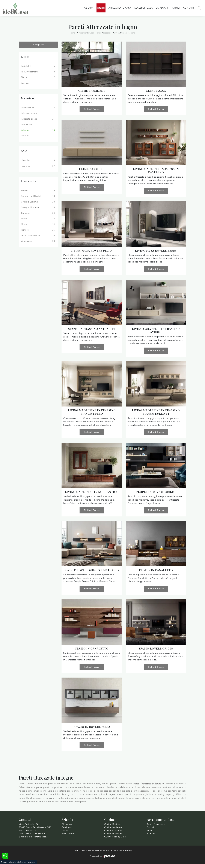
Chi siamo (67, 824)
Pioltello (38, 229)
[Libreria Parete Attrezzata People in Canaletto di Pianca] (156, 543)
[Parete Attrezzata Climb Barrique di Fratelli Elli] (92, 142)
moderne (38, 166)
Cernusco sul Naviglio (38, 196)
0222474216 (29, 830)
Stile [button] (24, 151)
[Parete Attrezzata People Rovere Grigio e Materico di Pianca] (92, 543)
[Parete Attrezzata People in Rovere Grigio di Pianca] (156, 465)
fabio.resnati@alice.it (37, 836)
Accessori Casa (143, 7)
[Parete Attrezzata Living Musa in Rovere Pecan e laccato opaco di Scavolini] (92, 224)
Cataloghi (162, 7)
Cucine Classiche (113, 830)
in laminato (38, 124)
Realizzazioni (68, 833)
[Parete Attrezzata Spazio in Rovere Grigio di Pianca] (156, 622)
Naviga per (38, 44)
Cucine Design (112, 824)
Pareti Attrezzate (103, 33)
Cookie (12, 862)
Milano (38, 218)
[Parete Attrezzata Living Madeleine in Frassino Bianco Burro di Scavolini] (92, 383)
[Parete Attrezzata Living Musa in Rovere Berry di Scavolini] (156, 224)
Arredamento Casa (120, 7)
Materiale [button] (27, 98)
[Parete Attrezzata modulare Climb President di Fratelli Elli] (92, 64)
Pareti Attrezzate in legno (124, 33)
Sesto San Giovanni (38, 235)
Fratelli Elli (38, 66)
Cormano (38, 213)
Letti (149, 830)
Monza (38, 224)
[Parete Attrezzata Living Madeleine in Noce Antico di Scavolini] (92, 465)
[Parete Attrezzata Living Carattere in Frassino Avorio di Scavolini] (156, 302)
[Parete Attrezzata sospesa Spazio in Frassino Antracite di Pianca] (92, 302)
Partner (175, 7)
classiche (38, 160)
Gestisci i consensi (27, 862)
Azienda (88, 7)
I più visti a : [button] (29, 181)
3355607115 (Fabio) (34, 833)
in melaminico (38, 107)
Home (72, 33)
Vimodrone (38, 241)
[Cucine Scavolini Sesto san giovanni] (101, 8)
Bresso (38, 190)
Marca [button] (25, 57)
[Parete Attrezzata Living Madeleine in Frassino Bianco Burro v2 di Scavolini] (156, 383)
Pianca (38, 77)
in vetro (38, 135)
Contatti (188, 7)
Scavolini (38, 83)
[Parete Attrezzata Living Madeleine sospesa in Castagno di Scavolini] (156, 142)
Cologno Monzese (38, 207)
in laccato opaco (38, 118)
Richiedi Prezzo (92, 109)
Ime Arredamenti (38, 71)
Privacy (4, 862)
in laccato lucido (38, 113)
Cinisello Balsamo (38, 201)
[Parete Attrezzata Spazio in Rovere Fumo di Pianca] (92, 700)
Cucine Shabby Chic (115, 836)
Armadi (151, 833)
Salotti (150, 827)
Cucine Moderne (113, 827)
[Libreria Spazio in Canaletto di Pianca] (92, 622)
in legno (38, 130)
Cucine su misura (113, 833)
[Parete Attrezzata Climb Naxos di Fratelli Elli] (156, 64)
